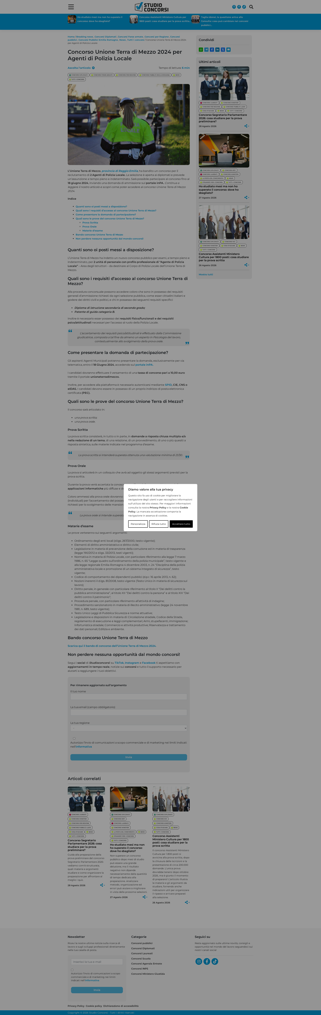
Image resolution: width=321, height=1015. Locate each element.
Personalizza (138, 523)
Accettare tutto (181, 523)
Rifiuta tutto (158, 523)
